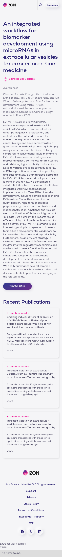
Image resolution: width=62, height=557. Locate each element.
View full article (17, 286)
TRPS (3, 548)
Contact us (52, 5)
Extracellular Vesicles (13, 544)
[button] (33, 4)
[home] (10, 5)
